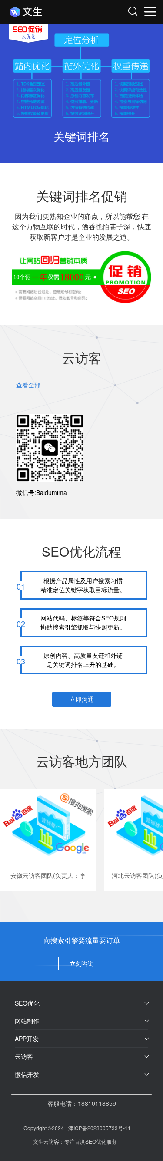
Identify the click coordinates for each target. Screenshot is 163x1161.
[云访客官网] (46, 12)
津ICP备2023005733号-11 (99, 1127)
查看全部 (28, 384)
